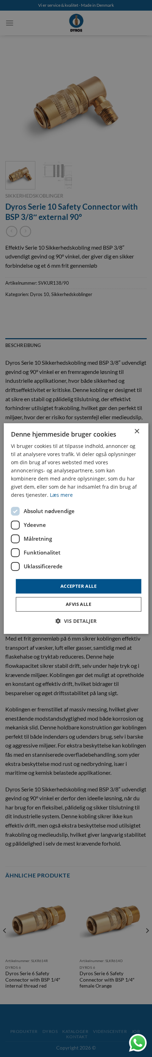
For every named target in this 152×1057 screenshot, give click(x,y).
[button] (76, 621)
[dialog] (76, 528)
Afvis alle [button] (78, 604)
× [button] (136, 431)
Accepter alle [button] (78, 586)
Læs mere (61, 495)
